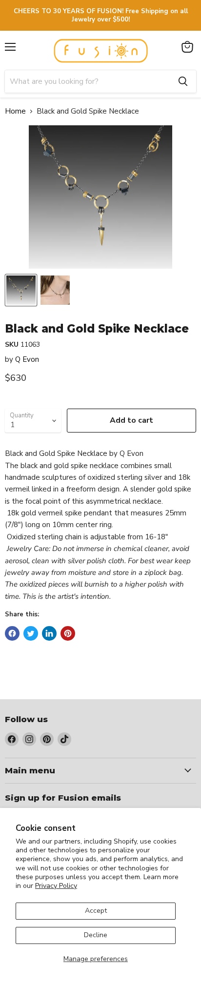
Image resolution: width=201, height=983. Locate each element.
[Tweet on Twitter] (30, 633)
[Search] (183, 81)
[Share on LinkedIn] (49, 633)
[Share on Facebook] (12, 633)
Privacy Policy (56, 885)
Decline (95, 935)
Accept (96, 910)
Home (15, 111)
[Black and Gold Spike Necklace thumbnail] (21, 290)
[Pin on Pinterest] (67, 633)
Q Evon (27, 359)
